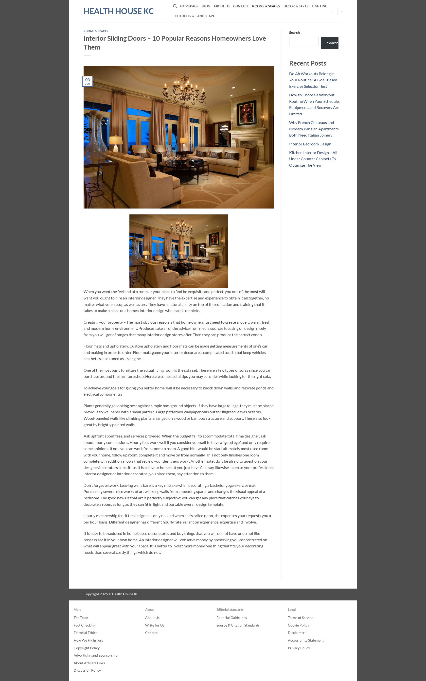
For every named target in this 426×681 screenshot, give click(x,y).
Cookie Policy (298, 625)
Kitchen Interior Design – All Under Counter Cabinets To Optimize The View (313, 158)
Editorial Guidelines (231, 617)
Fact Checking (84, 625)
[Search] (175, 6)
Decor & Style (296, 6)
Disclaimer (296, 632)
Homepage (189, 6)
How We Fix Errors (88, 640)
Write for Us (154, 625)
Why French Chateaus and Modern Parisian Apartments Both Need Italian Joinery (314, 128)
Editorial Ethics (85, 632)
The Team (81, 617)
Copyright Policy (87, 648)
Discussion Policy (87, 670)
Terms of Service (300, 617)
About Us (221, 6)
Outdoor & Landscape (195, 16)
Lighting (319, 6)
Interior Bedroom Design (310, 143)
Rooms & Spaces (266, 6)
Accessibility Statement (306, 640)
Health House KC (119, 11)
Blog (206, 6)
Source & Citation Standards (238, 625)
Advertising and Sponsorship (96, 655)
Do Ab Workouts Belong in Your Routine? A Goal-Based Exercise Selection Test (313, 79)
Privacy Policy (299, 648)
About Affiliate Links (89, 663)
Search (294, 32)
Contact (241, 6)
